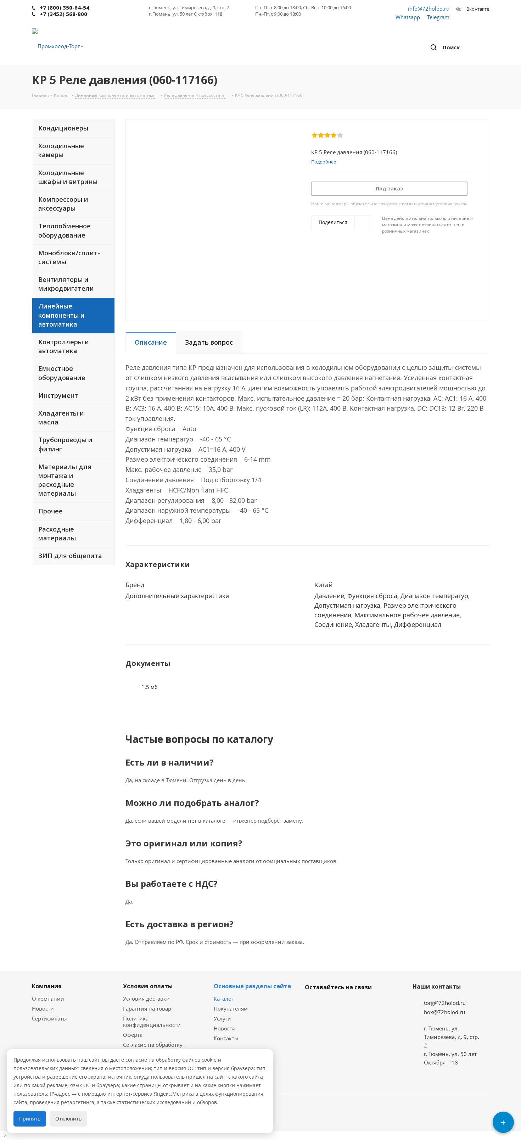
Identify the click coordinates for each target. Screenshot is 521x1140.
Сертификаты (49, 1018)
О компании (48, 998)
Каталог (224, 998)
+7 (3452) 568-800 (63, 13)
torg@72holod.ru (445, 1002)
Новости (43, 1008)
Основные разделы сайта (252, 986)
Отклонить (68, 1118)
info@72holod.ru (428, 8)
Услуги (222, 1018)
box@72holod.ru (444, 1012)
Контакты (226, 1038)
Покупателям (231, 1008)
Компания (47, 986)
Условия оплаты (148, 986)
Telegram (438, 17)
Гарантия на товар (147, 1008)
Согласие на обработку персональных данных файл (160, 1048)
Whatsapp (408, 17)
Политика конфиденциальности (152, 1021)
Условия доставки (146, 998)
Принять (29, 1118)
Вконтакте (477, 9)
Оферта (132, 1034)
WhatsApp (347, 1004)
